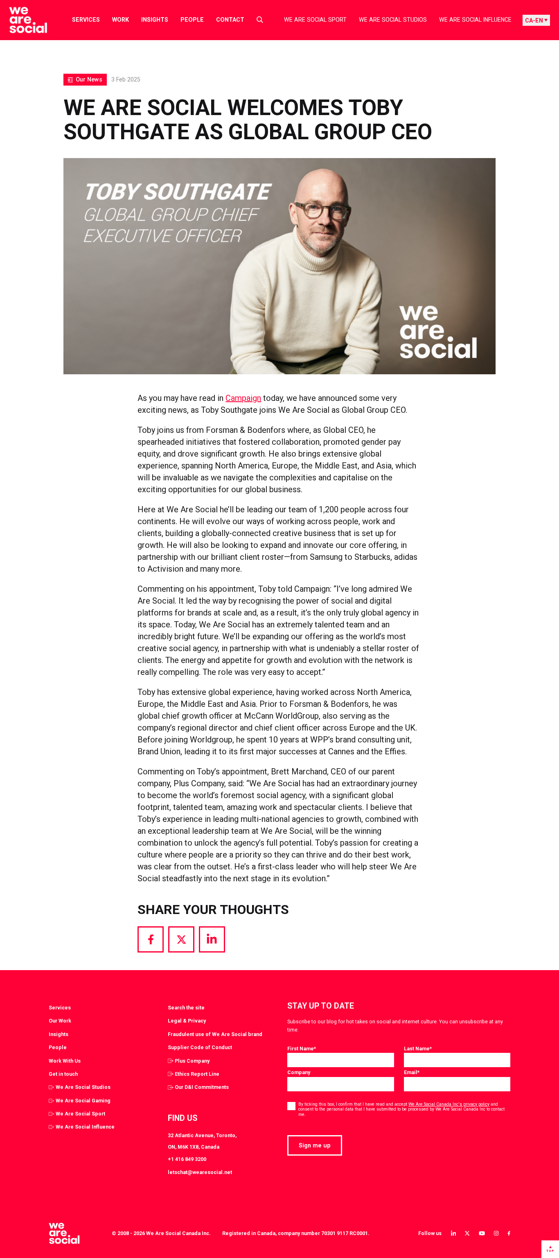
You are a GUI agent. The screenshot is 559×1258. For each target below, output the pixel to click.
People (192, 19)
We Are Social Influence (475, 19)
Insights (154, 19)
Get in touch (63, 1074)
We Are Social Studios (393, 19)
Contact (230, 19)
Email (411, 1072)
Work (120, 19)
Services (86, 19)
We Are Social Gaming (83, 1100)
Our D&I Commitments (202, 1087)
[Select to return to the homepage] (21, 20)
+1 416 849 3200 (187, 1159)
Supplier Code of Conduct (200, 1047)
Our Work (60, 1021)
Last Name (418, 1048)
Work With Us (65, 1061)
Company (298, 1072)
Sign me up (315, 1145)
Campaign (243, 398)
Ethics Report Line (197, 1074)
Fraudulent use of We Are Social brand (215, 1034)
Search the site (186, 1008)
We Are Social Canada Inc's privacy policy (448, 1104)
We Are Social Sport (315, 19)
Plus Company (192, 1061)
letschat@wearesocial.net (200, 1172)
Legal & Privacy (187, 1021)
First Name (301, 1048)
